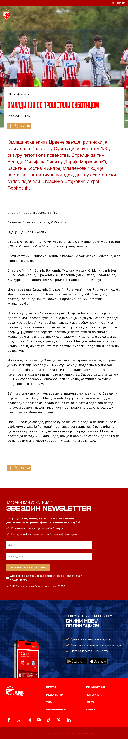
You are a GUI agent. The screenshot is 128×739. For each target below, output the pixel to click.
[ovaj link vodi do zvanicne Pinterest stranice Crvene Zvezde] (58, 719)
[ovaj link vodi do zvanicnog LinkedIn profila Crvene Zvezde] (68, 719)
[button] (123, 14)
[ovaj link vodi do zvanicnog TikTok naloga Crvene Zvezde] (48, 719)
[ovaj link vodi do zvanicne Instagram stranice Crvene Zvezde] (28, 719)
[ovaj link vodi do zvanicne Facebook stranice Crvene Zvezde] (8, 719)
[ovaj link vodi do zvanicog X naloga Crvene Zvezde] (18, 719)
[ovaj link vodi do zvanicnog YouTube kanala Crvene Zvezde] (38, 719)
